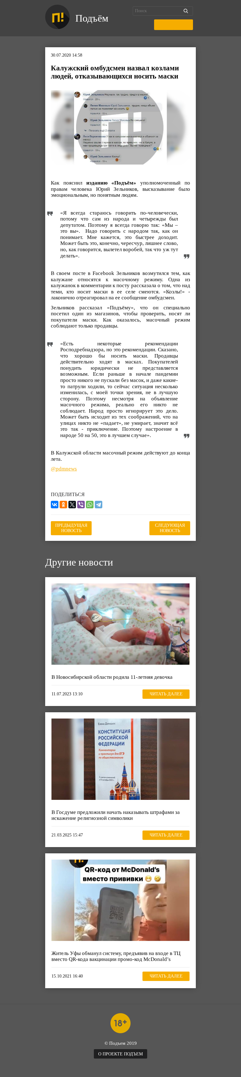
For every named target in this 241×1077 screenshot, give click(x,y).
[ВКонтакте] (54, 504)
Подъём (91, 18)
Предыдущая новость (71, 528)
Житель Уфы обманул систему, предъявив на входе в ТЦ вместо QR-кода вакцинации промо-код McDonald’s (115, 956)
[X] (72, 504)
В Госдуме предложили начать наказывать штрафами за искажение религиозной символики (115, 815)
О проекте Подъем (120, 1054)
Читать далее (166, 694)
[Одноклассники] (63, 504)
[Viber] (81, 504)
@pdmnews (64, 469)
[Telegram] (98, 504)
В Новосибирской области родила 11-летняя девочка (112, 677)
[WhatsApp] (90, 504)
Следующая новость (170, 528)
